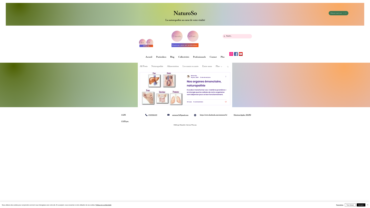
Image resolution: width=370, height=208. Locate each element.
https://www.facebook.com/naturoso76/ (213, 115)
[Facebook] (236, 54)
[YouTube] (241, 54)
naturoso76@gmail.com (180, 115)
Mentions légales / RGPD (242, 115)
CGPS (123, 115)
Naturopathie (157, 66)
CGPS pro (125, 121)
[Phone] (146, 115)
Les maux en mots (190, 66)
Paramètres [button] (339, 205)
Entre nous (207, 66)
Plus (218, 66)
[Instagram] (231, 54)
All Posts (144, 66)
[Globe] (195, 115)
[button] (228, 67)
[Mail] (168, 115)
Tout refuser (350, 205)
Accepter (361, 205)
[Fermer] (368, 204)
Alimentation (173, 66)
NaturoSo (185, 14)
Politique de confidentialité (103, 205)
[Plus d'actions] (226, 76)
